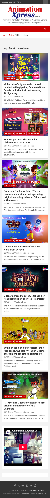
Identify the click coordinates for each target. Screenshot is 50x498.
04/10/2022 (9, 146)
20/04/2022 (9, 253)
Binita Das (19, 97)
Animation (9, 75)
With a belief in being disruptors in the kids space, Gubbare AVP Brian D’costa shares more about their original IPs (24, 350)
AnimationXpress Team (24, 146)
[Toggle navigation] (5, 29)
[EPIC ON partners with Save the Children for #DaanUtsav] (25, 122)
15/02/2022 (9, 357)
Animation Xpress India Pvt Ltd (33, 494)
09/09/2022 (9, 204)
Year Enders (10, 78)
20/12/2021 (9, 412)
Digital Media (33, 133)
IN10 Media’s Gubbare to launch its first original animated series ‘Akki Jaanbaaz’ (24, 405)
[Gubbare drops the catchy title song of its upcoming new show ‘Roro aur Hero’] (25, 278)
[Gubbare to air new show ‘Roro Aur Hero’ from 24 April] (25, 229)
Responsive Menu (45, 2)
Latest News (33, 75)
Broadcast (21, 75)
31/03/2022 (9, 302)
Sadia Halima (20, 204)
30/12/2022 (9, 97)
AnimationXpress (36, 490)
